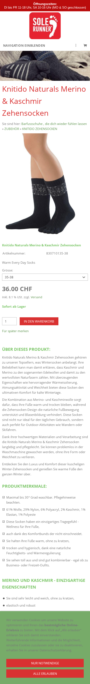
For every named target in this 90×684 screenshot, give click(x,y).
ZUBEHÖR (11, 129)
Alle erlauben (45, 673)
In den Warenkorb (39, 321)
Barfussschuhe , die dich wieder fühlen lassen (54, 124)
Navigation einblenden (24, 45)
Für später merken (15, 331)
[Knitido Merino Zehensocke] (45, 184)
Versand (36, 297)
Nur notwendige (45, 663)
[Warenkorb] (85, 45)
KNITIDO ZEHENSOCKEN (39, 129)
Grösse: (7, 270)
